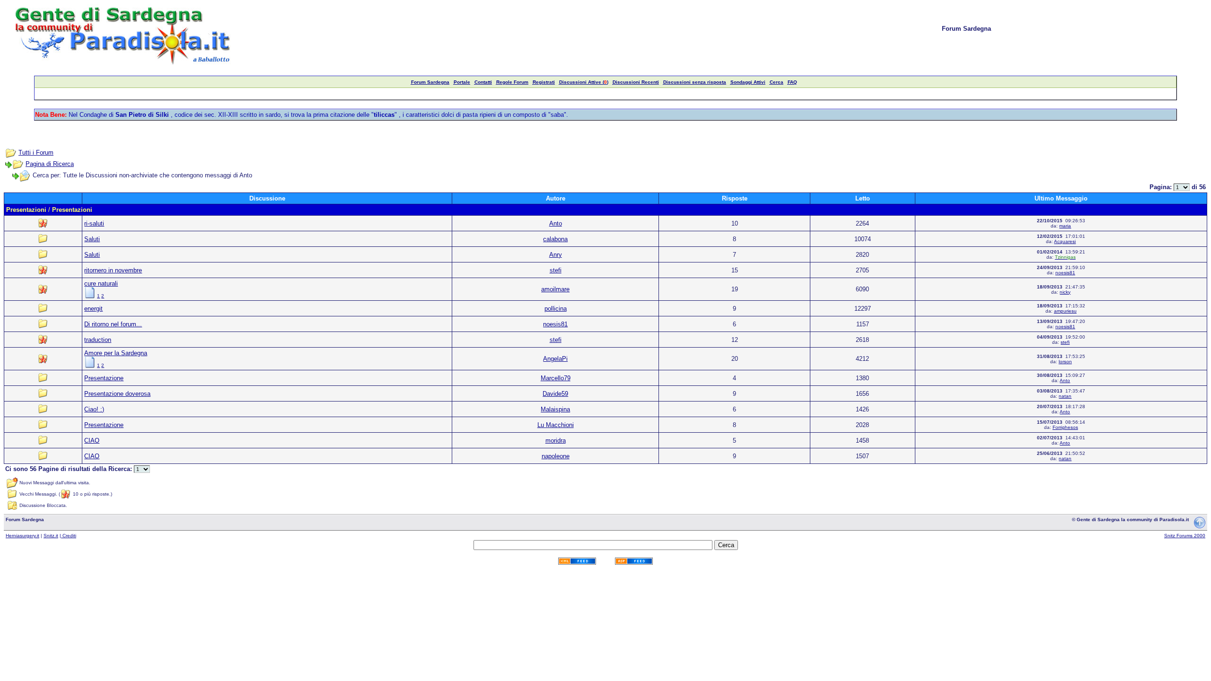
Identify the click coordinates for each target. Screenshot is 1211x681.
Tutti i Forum (35, 152)
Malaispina (555, 409)
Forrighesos (1065, 427)
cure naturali (101, 283)
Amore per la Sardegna (115, 353)
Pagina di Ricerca (50, 163)
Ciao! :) (94, 409)
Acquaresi (1065, 241)
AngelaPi (555, 358)
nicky (1065, 292)
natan (1065, 396)
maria (1065, 225)
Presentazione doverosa (117, 393)
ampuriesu (1065, 311)
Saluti (92, 239)
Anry (555, 254)
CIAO (91, 440)
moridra (555, 440)
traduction (97, 339)
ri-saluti (94, 223)
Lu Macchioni (555, 424)
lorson (1065, 361)
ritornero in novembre (113, 270)
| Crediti (68, 535)
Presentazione (103, 378)
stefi (556, 270)
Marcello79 (555, 378)
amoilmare (555, 289)
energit (93, 308)
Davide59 (555, 393)
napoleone (556, 456)
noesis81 (1065, 272)
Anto (555, 223)
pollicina (555, 308)
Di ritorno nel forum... (113, 324)
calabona (555, 239)
